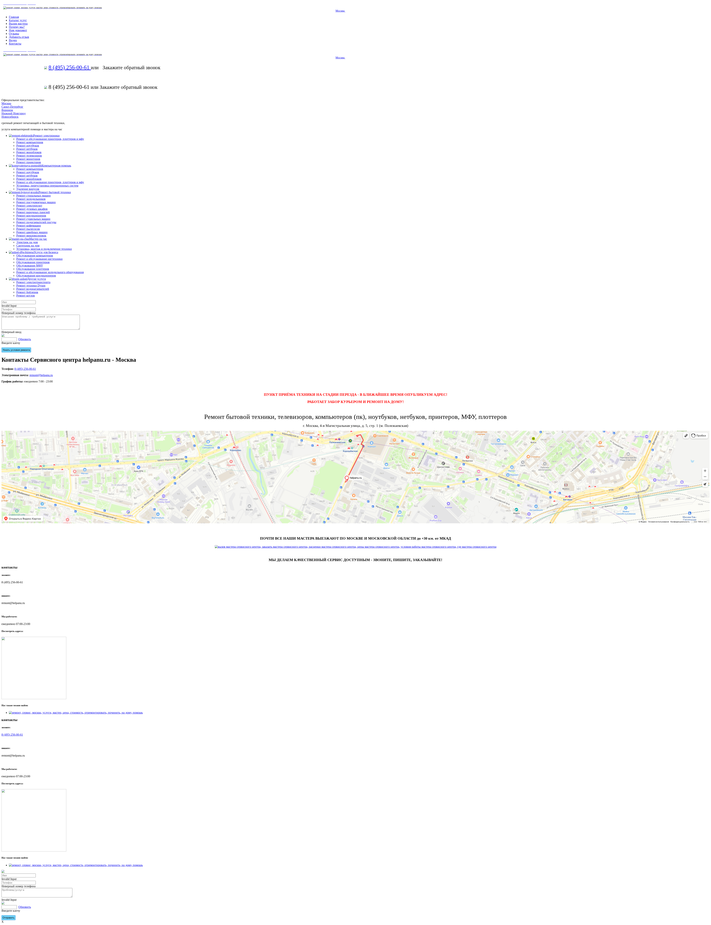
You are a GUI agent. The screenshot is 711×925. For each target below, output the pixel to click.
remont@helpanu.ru (41, 375)
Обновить (24, 339)
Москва (340, 10)
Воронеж (7, 110)
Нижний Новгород (13, 113)
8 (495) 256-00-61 (70, 67)
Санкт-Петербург (12, 106)
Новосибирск (10, 116)
